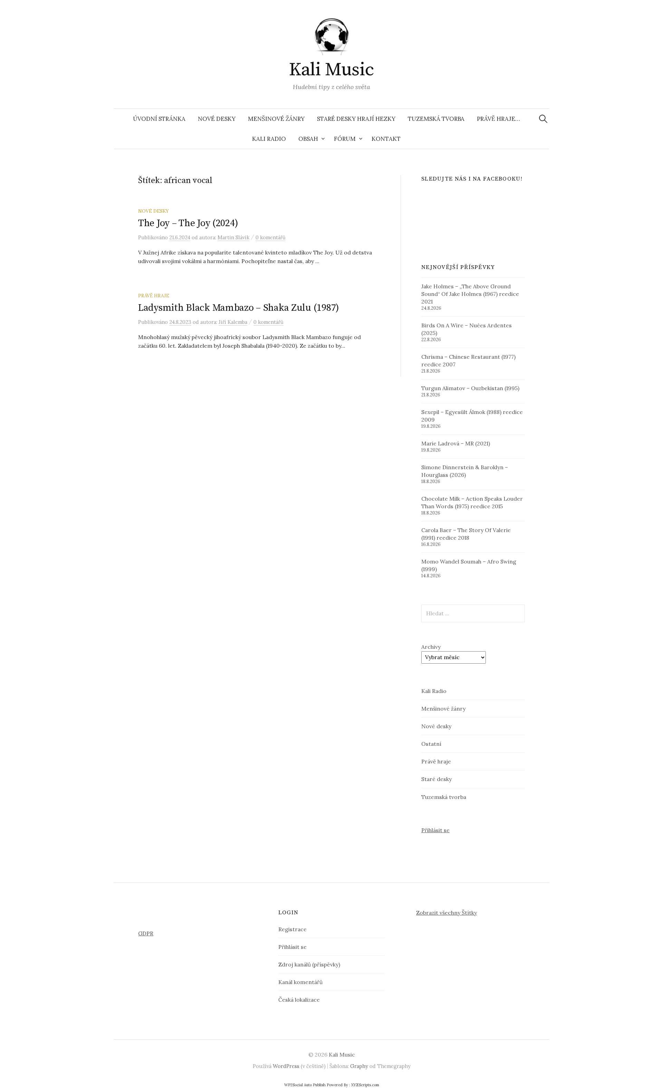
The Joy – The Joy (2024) (188, 223)
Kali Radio (269, 139)
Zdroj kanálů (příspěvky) (309, 964)
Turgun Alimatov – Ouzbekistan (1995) (470, 388)
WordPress (286, 1066)
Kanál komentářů (300, 982)
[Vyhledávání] (543, 119)
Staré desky (436, 779)
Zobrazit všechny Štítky (446, 912)
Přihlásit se (435, 830)
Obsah (308, 139)
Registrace (292, 929)
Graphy (359, 1066)
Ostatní (431, 743)
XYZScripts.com (365, 1084)
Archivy (431, 646)
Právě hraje (153, 295)
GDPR (145, 933)
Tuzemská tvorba (436, 119)
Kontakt (386, 139)
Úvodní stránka (159, 119)
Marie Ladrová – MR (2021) (455, 443)
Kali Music (331, 69)
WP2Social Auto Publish (305, 1084)
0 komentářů (271, 237)
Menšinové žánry (276, 119)
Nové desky (217, 119)
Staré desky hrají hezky (356, 119)
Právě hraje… (498, 119)
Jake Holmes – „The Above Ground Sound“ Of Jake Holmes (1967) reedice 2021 (470, 294)
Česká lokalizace (299, 999)
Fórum (345, 139)
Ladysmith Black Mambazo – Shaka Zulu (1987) (238, 308)
